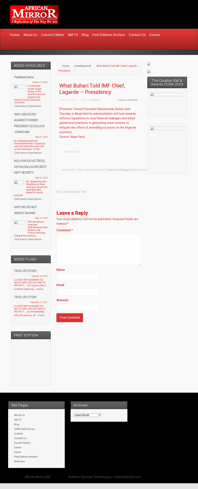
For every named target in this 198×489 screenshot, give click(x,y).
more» (40, 289)
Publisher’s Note (24, 77)
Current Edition (22, 442)
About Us (19, 415)
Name (60, 270)
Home (65, 65)
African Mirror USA (37, 477)
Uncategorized (82, 65)
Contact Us (20, 438)
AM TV (17, 419)
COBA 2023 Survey (24, 429)
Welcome (19, 461)
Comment (64, 230)
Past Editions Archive (26, 456)
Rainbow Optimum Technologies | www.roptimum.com (104, 477)
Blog (16, 424)
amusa (96, 99)
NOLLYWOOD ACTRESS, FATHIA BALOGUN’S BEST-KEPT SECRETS (30, 166)
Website (62, 300)
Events (17, 447)
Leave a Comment (128, 99)
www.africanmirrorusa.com (107, 9)
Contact (18, 433)
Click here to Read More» (28, 106)
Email (60, 285)
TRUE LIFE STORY (25, 271)
